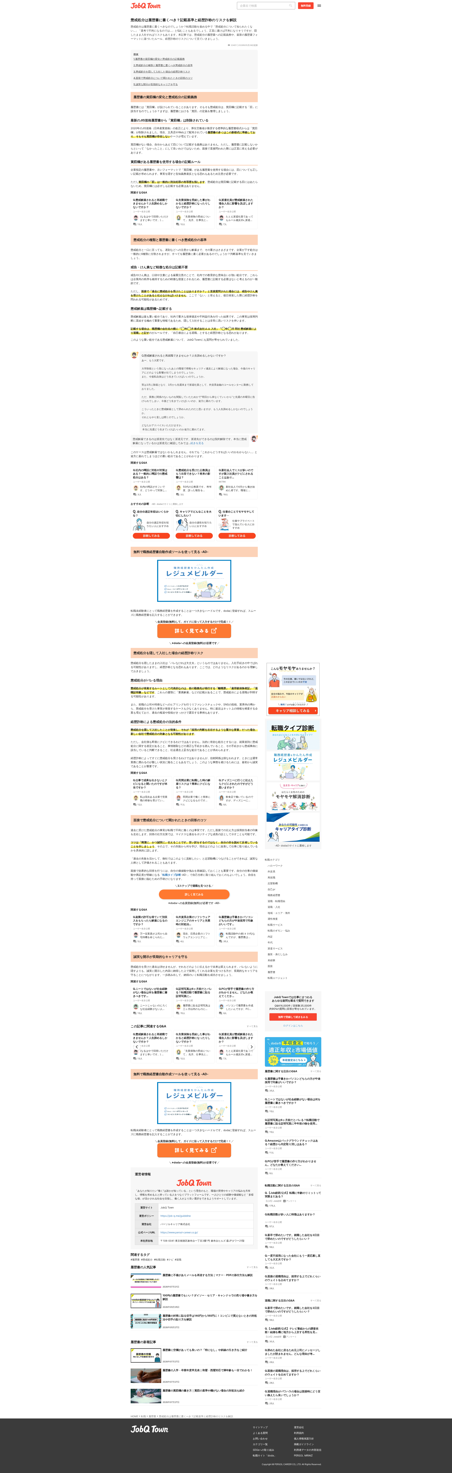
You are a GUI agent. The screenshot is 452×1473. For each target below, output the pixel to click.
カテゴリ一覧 (260, 1444)
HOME (134, 1416)
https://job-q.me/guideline (175, 1215)
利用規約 (299, 1432)
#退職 (178, 1259)
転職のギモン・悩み (279, 930)
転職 (143, 1416)
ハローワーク (275, 865)
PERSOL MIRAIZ (303, 1455)
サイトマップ (260, 1427)
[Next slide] (251, 1046)
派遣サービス (275, 948)
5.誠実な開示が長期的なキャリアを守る (155, 84)
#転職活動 (159, 1259)
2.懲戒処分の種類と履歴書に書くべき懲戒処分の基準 (163, 65)
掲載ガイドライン (304, 1444)
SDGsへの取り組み (263, 1449)
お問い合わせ (260, 1438)
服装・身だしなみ (278, 954)
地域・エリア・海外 (279, 912)
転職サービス (275, 924)
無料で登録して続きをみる (293, 1016)
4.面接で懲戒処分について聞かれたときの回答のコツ (163, 77)
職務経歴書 (274, 895)
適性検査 (273, 918)
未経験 (271, 960)
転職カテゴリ (272, 859)
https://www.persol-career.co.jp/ (179, 1232)
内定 (270, 936)
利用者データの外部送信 (307, 1449)
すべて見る (252, 1026)
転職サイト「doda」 (264, 1455)
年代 (270, 942)
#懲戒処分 (147, 1259)
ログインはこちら (293, 1025)
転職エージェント (278, 977)
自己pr (271, 889)
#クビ (170, 1259)
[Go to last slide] (137, 1046)
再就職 (271, 877)
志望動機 (273, 883)
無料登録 (306, 5)
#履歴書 (135, 1259)
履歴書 (271, 972)
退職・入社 (274, 906)
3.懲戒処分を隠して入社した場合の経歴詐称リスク (161, 71)
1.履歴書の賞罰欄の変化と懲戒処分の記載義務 (159, 58)
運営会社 (299, 1427)
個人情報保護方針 (304, 1438)
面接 (270, 966)
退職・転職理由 (276, 901)
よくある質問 (260, 1432)
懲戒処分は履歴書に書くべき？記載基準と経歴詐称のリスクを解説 (196, 1416)
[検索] (291, 5)
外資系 (271, 871)
